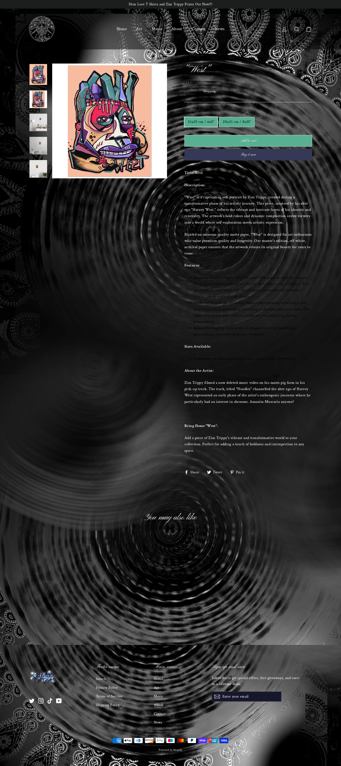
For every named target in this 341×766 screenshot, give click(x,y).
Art (139, 29)
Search (101, 678)
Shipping (209, 91)
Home (122, 29)
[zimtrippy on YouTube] (59, 701)
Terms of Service (109, 696)
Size (187, 112)
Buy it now (248, 154)
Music (157, 29)
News (220, 29)
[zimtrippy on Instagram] (41, 701)
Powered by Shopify (170, 750)
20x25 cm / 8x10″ (237, 121)
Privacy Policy (107, 687)
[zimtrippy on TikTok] (50, 701)
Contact (199, 29)
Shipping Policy (108, 705)
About (176, 29)
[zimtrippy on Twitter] (32, 701)
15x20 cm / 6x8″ (201, 121)
